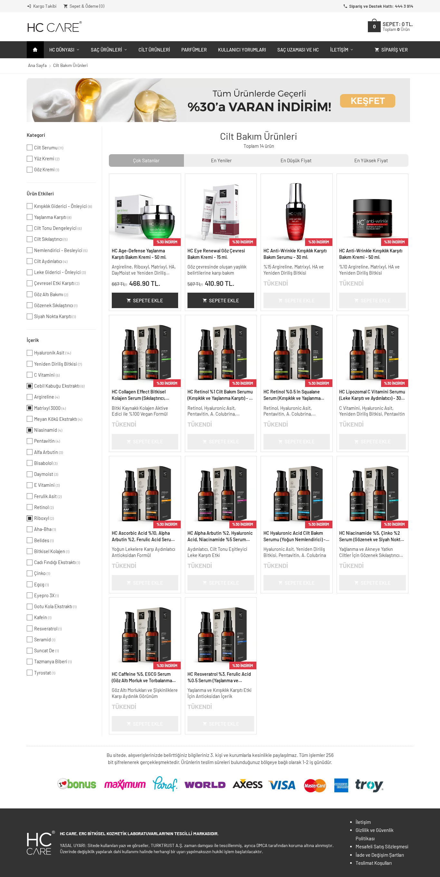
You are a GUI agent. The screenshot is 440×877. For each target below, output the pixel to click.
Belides (43, 540)
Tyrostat (44, 672)
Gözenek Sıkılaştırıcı (55, 305)
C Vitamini (47, 375)
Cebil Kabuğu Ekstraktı (59, 386)
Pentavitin (47, 441)
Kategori (36, 135)
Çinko (42, 573)
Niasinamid (48, 430)
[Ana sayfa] (35, 49)
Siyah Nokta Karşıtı (55, 316)
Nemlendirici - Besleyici (60, 250)
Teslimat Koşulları (374, 863)
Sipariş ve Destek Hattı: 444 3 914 (381, 6)
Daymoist (46, 474)
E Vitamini (47, 485)
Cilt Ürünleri (154, 49)
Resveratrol (48, 628)
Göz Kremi (46, 169)
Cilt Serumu (48, 147)
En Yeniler (221, 160)
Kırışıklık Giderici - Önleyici (63, 206)
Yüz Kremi (46, 158)
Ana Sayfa (37, 65)
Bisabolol (45, 463)
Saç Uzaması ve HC (298, 49)
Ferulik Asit (48, 496)
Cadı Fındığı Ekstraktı (57, 562)
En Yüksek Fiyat (371, 160)
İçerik (33, 340)
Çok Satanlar (146, 160)
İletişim (339, 49)
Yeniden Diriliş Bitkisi (58, 364)
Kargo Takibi (44, 6)
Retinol (43, 507)
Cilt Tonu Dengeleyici (57, 228)
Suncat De (46, 650)
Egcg (41, 584)
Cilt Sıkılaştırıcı (50, 239)
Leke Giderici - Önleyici (60, 272)
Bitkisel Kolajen (51, 551)
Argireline (46, 397)
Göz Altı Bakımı (51, 294)
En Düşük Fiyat (296, 160)
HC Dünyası (61, 49)
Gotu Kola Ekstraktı (55, 606)
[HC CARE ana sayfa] (54, 26)
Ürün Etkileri (40, 193)
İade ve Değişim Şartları (380, 855)
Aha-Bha (45, 529)
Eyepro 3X (46, 595)
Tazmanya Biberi (53, 661)
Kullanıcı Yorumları (242, 49)
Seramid (44, 639)
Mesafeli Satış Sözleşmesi (382, 846)
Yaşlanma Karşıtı (52, 217)
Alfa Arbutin (48, 452)
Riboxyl (44, 518)
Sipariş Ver (394, 49)
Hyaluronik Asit (52, 352)
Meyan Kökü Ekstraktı (58, 419)
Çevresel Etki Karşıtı (56, 283)
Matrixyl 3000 (50, 408)
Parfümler (194, 49)
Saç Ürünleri (106, 49)
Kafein (42, 617)
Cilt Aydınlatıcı (50, 261)
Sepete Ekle (148, 300)
